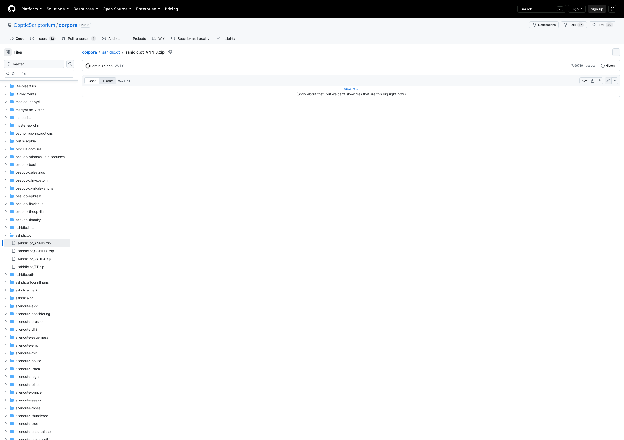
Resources (84, 8)
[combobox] (41, 73)
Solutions (56, 8)
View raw (351, 89)
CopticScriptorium (34, 25)
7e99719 (577, 65)
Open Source (115, 8)
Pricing (171, 8)
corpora (68, 25)
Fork (576, 25)
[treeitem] (37, 243)
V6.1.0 (119, 66)
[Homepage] (12, 9)
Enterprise (146, 8)
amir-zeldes (102, 66)
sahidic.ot (111, 52)
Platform (29, 8)
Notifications (547, 25)
